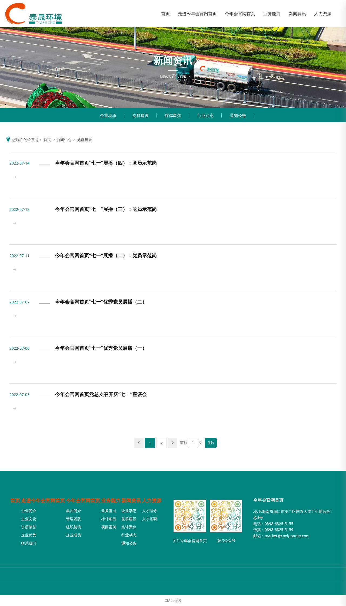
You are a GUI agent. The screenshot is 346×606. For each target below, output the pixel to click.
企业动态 (108, 115)
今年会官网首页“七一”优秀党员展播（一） (101, 348)
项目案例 (108, 526)
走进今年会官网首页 (43, 500)
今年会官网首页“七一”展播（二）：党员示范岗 (106, 255)
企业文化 (28, 518)
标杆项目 (108, 518)
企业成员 (73, 535)
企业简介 (28, 510)
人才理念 (149, 510)
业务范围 (108, 510)
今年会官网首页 (83, 500)
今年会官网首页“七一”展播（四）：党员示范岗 (106, 163)
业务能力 (111, 500)
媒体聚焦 (173, 115)
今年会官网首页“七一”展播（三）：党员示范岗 (106, 209)
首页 (15, 500)
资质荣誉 (28, 526)
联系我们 (28, 543)
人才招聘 (149, 518)
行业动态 (205, 115)
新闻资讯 (131, 500)
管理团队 (73, 518)
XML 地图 (173, 600)
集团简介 (73, 510)
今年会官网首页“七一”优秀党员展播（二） (101, 301)
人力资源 (151, 500)
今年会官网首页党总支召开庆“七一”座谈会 (101, 394)
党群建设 (140, 115)
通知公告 (238, 115)
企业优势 (28, 535)
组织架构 (73, 526)
